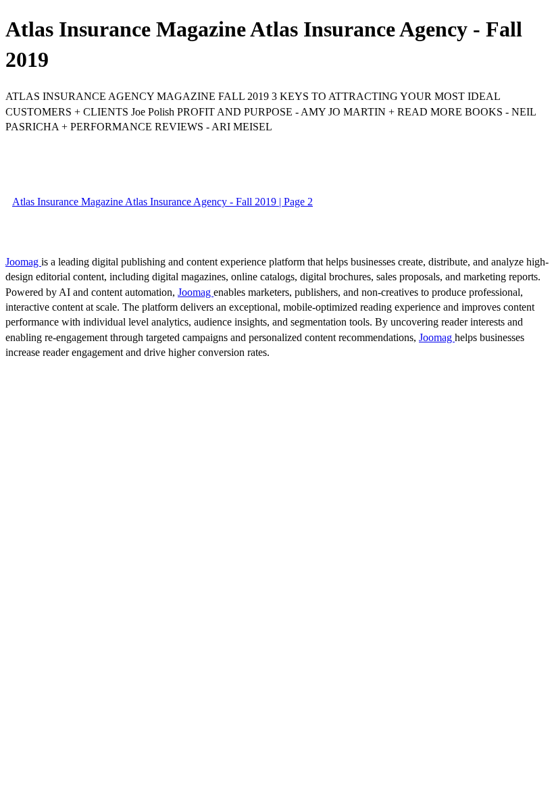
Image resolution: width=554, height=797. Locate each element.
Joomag (23, 261)
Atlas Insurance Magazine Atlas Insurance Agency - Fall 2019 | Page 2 (162, 201)
